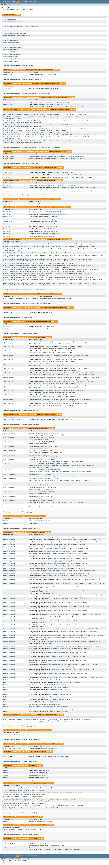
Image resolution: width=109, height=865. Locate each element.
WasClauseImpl (7, 808)
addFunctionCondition (45, 368)
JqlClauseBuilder (8, 342)
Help (35, 1)
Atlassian (15, 860)
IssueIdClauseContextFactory (12, 419)
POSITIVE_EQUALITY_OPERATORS (47, 496)
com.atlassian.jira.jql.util (9, 52)
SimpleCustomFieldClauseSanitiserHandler (15, 124)
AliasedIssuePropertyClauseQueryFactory (15, 719)
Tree (21, 1)
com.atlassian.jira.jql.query (10, 49)
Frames (11, 4)
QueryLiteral (36, 577)
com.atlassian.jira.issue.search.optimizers (14, 33)
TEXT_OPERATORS (43, 505)
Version (30, 734)
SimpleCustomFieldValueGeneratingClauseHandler (17, 140)
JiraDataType (7, 118)
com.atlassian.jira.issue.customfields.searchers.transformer (20, 26)
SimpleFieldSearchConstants (11, 248)
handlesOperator (50, 679)
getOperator (44, 770)
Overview (3, 1)
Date (82, 355)
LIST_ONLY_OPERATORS (45, 483)
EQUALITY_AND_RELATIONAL (46, 459)
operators (48, 203)
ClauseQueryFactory (46, 114)
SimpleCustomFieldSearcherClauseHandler (15, 136)
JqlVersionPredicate (9, 734)
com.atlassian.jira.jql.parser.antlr (12, 47)
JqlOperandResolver (75, 719)
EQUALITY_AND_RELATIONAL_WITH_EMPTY (50, 469)
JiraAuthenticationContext (11, 721)
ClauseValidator (28, 114)
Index (31, 1)
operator (37, 523)
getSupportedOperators (49, 88)
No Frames (17, 4)
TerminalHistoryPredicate (11, 829)
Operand (87, 342)
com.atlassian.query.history (10, 59)
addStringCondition (44, 394)
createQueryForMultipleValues (55, 575)
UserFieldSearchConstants (11, 269)
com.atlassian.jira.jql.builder (10, 40)
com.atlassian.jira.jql (8, 38)
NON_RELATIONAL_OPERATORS (46, 491)
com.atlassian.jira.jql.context (10, 42)
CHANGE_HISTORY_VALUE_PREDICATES (49, 446)
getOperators (53, 74)
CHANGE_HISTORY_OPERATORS (46, 437)
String (71, 174)
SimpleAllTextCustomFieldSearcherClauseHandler (17, 116)
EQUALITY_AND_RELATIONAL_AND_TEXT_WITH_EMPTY (53, 463)
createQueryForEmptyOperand (54, 537)
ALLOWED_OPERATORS (65, 298)
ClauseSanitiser (76, 124)
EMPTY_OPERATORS (44, 455)
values (36, 847)
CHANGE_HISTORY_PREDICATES (47, 442)
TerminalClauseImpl (9, 790)
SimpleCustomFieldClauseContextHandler (15, 120)
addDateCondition (44, 355)
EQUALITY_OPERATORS (45, 474)
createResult (43, 677)
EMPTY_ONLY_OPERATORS (45, 450)
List (30, 577)
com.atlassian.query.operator (11, 61)
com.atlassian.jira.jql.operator (11, 45)
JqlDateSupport (53, 719)
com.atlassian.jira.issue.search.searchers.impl (16, 35)
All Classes (26, 4)
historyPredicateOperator (42, 520)
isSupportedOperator (53, 756)
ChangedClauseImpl (8, 788)
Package (9, 1)
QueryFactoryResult (9, 537)
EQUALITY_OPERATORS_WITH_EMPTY (48, 478)
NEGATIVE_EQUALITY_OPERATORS (47, 487)
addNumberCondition (44, 381)
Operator (17, 14)
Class (13, 1)
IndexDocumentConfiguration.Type (57, 721)
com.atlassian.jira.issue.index (11, 28)
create (53, 419)
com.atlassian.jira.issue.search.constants (14, 31)
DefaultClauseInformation (11, 244)
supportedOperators (52, 748)
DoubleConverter (33, 719)
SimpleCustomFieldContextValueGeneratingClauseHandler (20, 132)
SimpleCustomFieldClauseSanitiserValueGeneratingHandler (20, 128)
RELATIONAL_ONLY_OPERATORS (47, 500)
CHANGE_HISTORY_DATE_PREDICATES (48, 433)
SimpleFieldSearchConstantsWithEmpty (14, 259)
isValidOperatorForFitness (65, 156)
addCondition (42, 342)
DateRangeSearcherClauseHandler (13, 114)
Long (83, 381)
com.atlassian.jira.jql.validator (11, 54)
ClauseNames (34, 244)
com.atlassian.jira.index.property (12, 21)
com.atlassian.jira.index (9, 19)
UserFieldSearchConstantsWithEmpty (13, 277)
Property (37, 721)
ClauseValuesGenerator (10, 130)
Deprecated (26, 1)
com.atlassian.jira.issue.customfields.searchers (16, 24)
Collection (74, 342)
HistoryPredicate (41, 788)
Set (4, 74)
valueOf (37, 843)
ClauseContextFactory (76, 120)
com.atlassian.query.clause (10, 56)
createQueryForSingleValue (54, 628)
